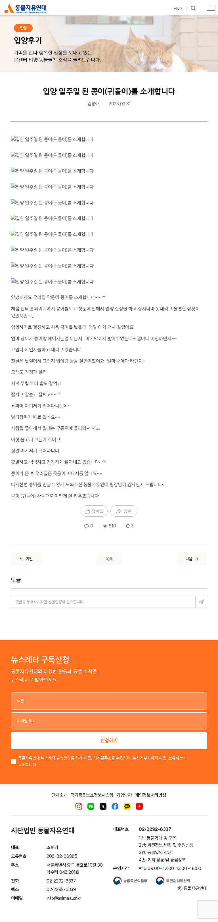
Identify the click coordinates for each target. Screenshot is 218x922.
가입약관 (124, 795)
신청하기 (109, 740)
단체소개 (59, 795)
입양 (23, 28)
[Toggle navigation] (211, 9)
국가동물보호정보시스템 (91, 795)
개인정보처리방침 (150, 795)
